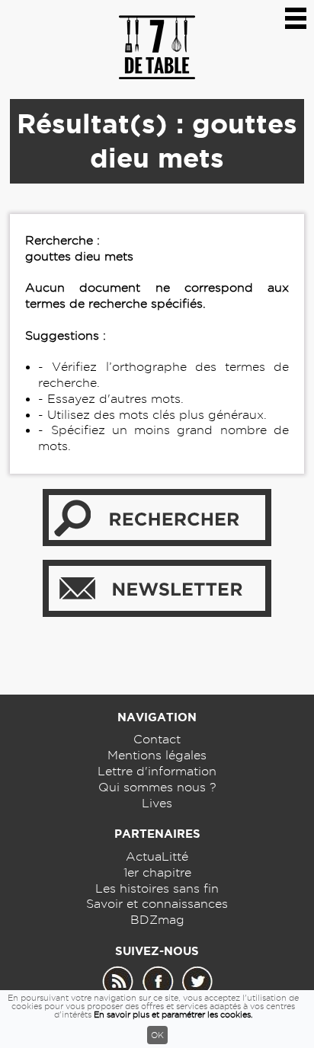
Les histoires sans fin (157, 888)
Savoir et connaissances (157, 903)
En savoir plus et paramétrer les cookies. (173, 1014)
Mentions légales (157, 755)
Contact (157, 739)
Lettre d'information (157, 771)
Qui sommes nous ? (157, 787)
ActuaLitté (157, 856)
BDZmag (157, 919)
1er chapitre (157, 872)
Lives (157, 803)
